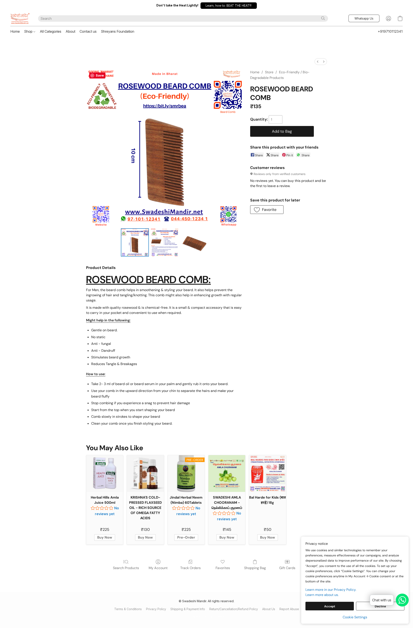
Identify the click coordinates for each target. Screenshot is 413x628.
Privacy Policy (156, 609)
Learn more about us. (322, 595)
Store (269, 72)
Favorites (223, 568)
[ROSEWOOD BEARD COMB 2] (194, 242)
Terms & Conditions (128, 609)
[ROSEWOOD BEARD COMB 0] (135, 242)
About (70, 31)
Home (15, 31)
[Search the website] (323, 18)
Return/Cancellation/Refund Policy (233, 609)
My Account (158, 568)
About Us (268, 609)
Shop (28, 31)
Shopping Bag (255, 568)
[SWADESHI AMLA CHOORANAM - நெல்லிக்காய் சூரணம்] (226, 473)
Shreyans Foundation (117, 31)
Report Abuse (289, 609)
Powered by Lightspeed (206, 616)
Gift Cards (287, 568)
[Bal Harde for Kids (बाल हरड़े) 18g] (267, 473)
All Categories (50, 31)
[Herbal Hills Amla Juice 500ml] (104, 473)
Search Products (126, 568)
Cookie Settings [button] (355, 617)
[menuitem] (318, 61)
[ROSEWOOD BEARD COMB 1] (165, 242)
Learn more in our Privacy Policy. (330, 589)
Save (100, 75)
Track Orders (190, 568)
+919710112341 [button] (390, 31)
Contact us (88, 31)
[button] (228, 5)
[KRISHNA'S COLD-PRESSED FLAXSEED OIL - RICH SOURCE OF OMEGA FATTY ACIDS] (145, 473)
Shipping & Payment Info (187, 609)
